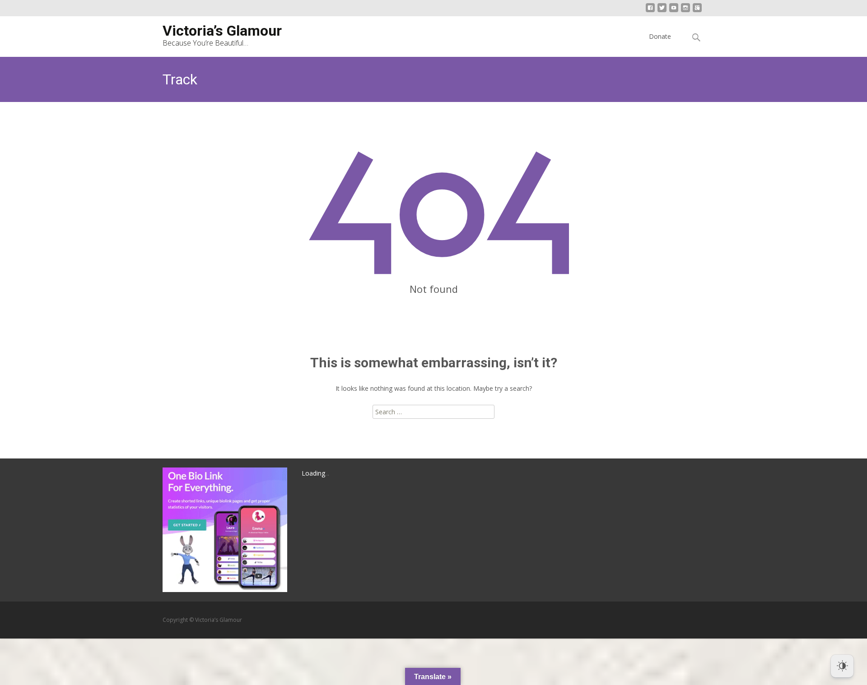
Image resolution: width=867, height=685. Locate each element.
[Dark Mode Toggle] (842, 666)
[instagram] (685, 11)
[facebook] (650, 11)
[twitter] (662, 11)
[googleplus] (697, 11)
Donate (660, 36)
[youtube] (673, 11)
